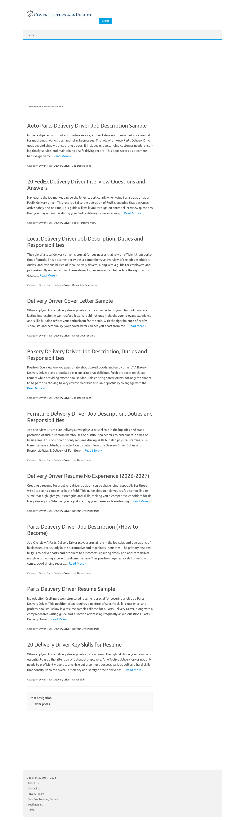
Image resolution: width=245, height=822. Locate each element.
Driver (42, 165)
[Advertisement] (122, 71)
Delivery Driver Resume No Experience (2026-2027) (88, 476)
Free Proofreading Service (43, 799)
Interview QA (88, 222)
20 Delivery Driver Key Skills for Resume (74, 645)
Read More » (62, 156)
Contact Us (34, 788)
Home (30, 35)
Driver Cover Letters (83, 335)
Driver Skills (79, 679)
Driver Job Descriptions (85, 285)
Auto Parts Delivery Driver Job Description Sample (87, 126)
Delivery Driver (62, 165)
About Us (33, 783)
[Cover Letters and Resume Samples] (59, 16)
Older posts (40, 704)
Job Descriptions (81, 165)
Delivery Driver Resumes (85, 510)
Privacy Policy (36, 793)
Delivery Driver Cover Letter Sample (70, 301)
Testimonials (35, 804)
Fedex (75, 222)
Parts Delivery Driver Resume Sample (71, 589)
